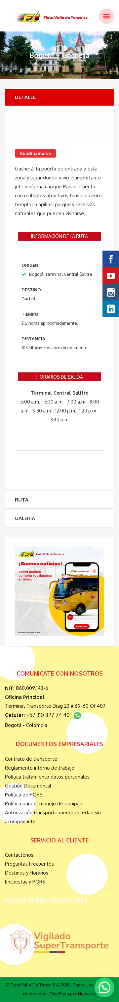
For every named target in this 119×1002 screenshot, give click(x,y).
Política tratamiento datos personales (47, 777)
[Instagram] (110, 292)
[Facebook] (110, 259)
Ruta (21, 500)
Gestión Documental (28, 786)
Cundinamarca (35, 153)
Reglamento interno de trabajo (39, 768)
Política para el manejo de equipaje (44, 803)
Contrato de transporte (31, 759)
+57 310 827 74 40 (49, 715)
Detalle (25, 97)
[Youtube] (110, 275)
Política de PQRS (24, 794)
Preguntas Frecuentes (29, 864)
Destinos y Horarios (26, 873)
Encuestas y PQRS (25, 882)
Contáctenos (19, 855)
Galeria (25, 518)
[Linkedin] (110, 308)
